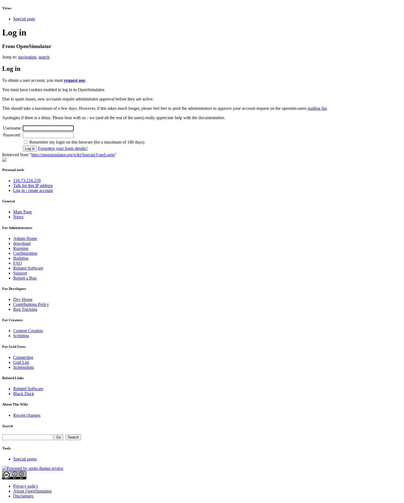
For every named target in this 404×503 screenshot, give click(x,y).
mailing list (317, 108)
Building (20, 258)
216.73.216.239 (27, 180)
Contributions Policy (31, 304)
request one (74, 80)
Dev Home (22, 299)
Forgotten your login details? (63, 148)
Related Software (28, 268)
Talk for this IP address (33, 185)
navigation (27, 57)
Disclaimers (23, 496)
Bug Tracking (25, 309)
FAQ (17, 263)
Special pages (25, 459)
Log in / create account (33, 190)
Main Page (22, 211)
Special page (24, 18)
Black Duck (23, 393)
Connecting (23, 357)
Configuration (25, 253)
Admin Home (25, 238)
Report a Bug (25, 278)
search (43, 57)
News (18, 216)
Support (20, 273)
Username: (12, 128)
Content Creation (28, 330)
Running (20, 248)
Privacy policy (25, 486)
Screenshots (23, 367)
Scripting (21, 335)
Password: (12, 135)
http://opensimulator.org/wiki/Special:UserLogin (73, 154)
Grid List (21, 362)
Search (7, 426)
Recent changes (26, 415)
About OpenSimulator (32, 491)
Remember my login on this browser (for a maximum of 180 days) (86, 142)
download (22, 243)
